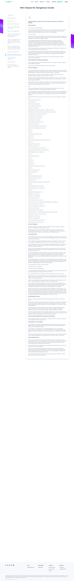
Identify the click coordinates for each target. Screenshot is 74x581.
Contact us (62, 567)
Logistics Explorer (30, 567)
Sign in (66, 1)
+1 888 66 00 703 (63, 569)
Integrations (54, 1)
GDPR (50, 570)
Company (48, 1)
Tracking (60, 1)
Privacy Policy (51, 569)
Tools (32, 1)
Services (36, 1)
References (42, 1)
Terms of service (52, 567)
